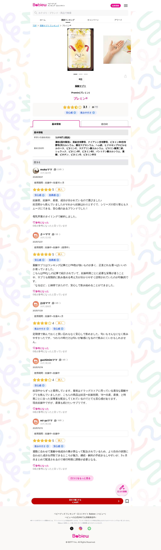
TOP (35, 26)
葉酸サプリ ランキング (49, 26)
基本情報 (56, 123)
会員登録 (115, 5)
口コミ (104, 123)
